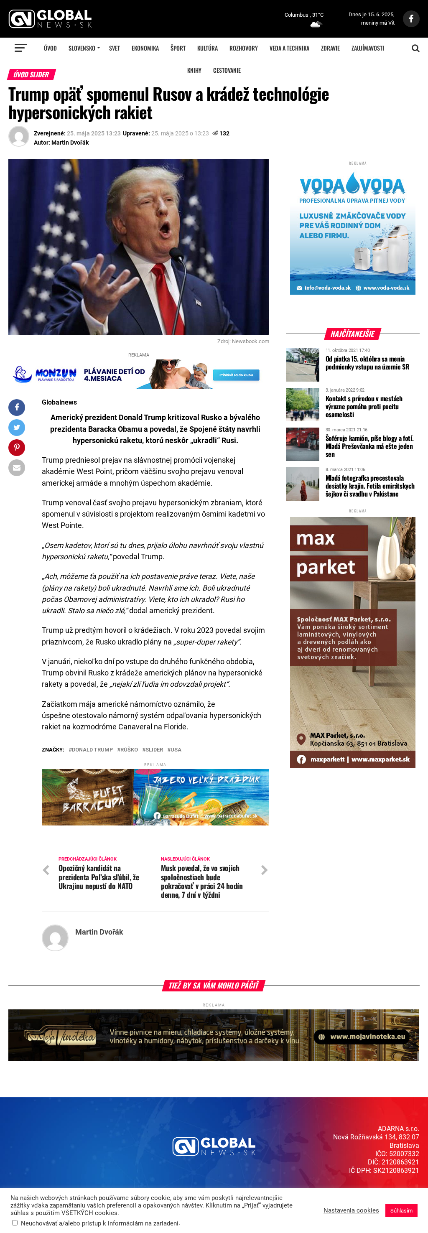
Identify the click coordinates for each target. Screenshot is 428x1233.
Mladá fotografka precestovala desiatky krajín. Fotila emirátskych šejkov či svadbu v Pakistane (370, 486)
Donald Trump (92, 750)
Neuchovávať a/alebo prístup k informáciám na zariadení (99, 1223)
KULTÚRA (207, 47)
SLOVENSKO (82, 47)
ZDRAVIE (330, 47)
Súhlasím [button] (401, 1211)
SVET (114, 47)
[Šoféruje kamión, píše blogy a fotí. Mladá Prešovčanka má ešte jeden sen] (302, 458)
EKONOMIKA (145, 47)
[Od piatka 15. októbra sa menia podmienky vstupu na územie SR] (302, 379)
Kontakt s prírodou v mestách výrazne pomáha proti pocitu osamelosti (364, 406)
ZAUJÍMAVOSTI (368, 47)
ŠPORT (178, 47)
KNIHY (194, 70)
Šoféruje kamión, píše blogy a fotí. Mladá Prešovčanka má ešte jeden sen (370, 446)
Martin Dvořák (70, 142)
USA (176, 750)
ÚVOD (50, 47)
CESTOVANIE (227, 70)
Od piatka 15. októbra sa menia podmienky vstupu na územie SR (368, 363)
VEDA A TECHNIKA (289, 47)
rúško (129, 750)
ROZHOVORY (243, 47)
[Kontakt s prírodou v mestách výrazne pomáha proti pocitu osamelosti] (302, 418)
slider (154, 750)
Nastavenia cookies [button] (351, 1210)
